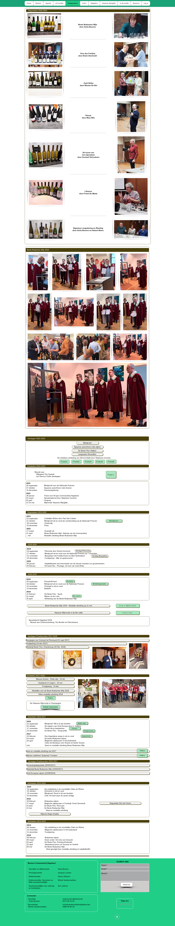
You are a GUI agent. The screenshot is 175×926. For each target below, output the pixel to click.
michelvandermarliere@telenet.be (76, 904)
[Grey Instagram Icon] (125, 904)
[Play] (117, 916)
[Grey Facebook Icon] (128, 904)
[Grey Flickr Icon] (121, 904)
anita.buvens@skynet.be (73, 899)
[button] (99, 556)
